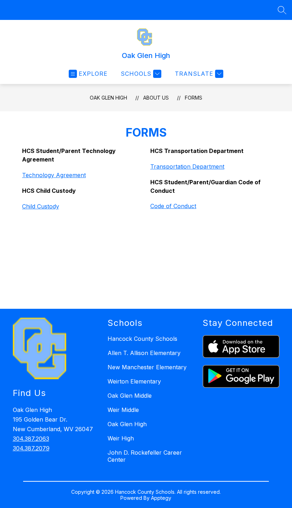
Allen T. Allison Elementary (144, 352)
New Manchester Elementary (147, 367)
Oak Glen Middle (130, 395)
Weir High (121, 438)
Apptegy (161, 498)
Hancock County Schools (142, 338)
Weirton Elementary (134, 381)
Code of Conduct (173, 206)
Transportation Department (187, 166)
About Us (156, 98)
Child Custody (40, 206)
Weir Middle (123, 409)
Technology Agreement (54, 175)
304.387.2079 (31, 448)
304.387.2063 (31, 438)
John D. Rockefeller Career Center (145, 456)
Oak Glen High (108, 98)
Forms (193, 98)
